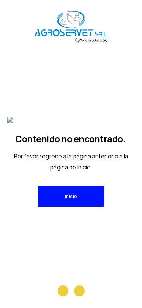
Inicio (71, 196)
